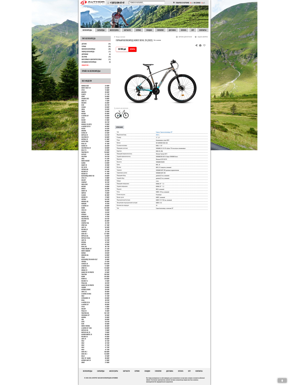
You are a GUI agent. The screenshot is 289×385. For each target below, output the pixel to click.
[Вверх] (282, 380)
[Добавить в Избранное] (204, 45)
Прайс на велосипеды (91, 71)
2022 (157, 135)
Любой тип (85, 65)
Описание (119, 127)
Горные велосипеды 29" (166, 132)
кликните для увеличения (122, 108)
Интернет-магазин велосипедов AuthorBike (105, 378)
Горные (158, 132)
